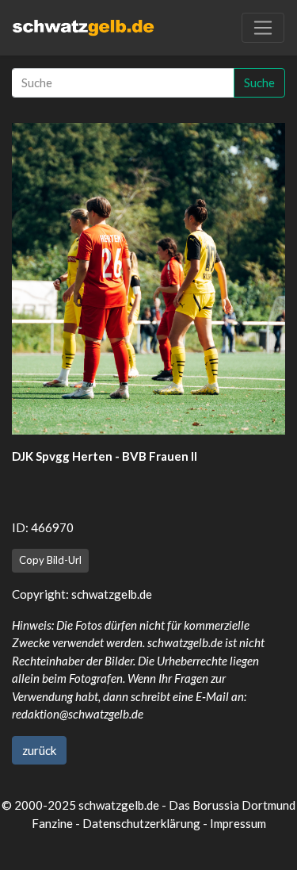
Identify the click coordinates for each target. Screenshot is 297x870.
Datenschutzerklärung (141, 823)
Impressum (238, 823)
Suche (259, 82)
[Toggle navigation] (263, 28)
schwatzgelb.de (111, 594)
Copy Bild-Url (50, 560)
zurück (39, 750)
